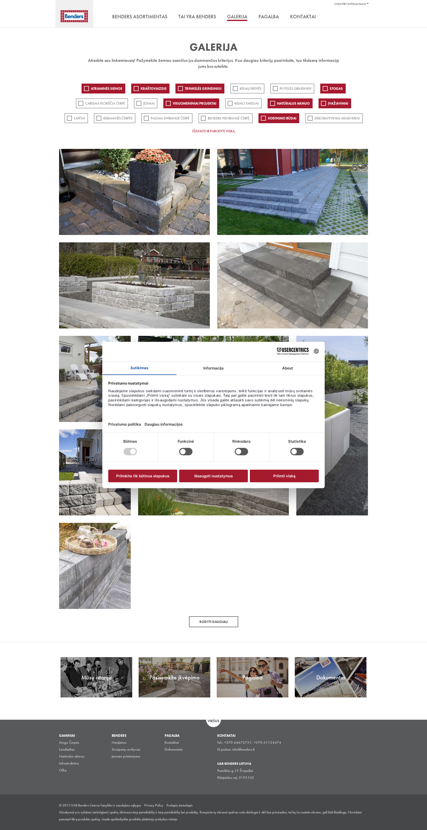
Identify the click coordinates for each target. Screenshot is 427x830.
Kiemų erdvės (250, 88)
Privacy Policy (153, 805)
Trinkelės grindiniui (203, 88)
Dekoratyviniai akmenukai (337, 118)
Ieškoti (364, 17)
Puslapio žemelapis (179, 805)
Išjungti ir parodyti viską (213, 131)
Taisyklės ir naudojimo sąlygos (120, 805)
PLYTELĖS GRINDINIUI (295, 88)
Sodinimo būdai (282, 118)
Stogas (336, 88)
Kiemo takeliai (247, 103)
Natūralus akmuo (293, 103)
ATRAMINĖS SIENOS (106, 88)
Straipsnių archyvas (126, 749)
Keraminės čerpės (117, 118)
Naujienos (119, 742)
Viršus (213, 721)
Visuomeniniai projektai (194, 103)
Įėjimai (148, 103)
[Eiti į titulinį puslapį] (74, 16)
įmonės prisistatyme (126, 756)
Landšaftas (67, 749)
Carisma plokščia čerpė (105, 103)
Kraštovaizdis (154, 88)
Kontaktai (172, 742)
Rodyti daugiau (213, 622)
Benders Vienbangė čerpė (229, 118)
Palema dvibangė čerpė (170, 118)
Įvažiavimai (338, 103)
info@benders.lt (243, 749)
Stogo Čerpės (69, 742)
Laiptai (79, 118)
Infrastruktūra (69, 763)
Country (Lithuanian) (350, 4)
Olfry (63, 770)
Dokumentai (173, 749)
